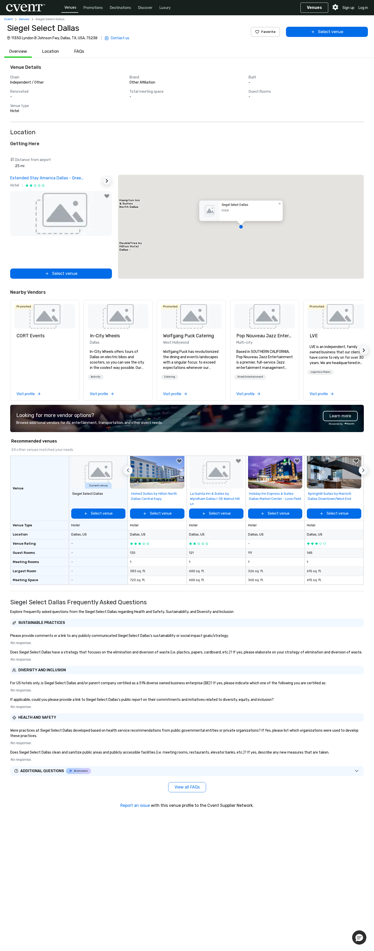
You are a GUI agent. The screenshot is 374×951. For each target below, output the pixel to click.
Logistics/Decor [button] (320, 371)
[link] (45, 316)
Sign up (348, 8)
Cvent (8, 19)
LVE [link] (314, 336)
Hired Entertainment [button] (250, 376)
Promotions (93, 8)
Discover (145, 8)
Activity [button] (95, 376)
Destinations (120, 8)
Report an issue (135, 805)
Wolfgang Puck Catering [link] (188, 336)
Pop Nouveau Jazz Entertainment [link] (264, 336)
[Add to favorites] (107, 196)
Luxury (165, 8)
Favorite (268, 32)
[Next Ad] (107, 181)
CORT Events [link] (31, 336)
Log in (363, 8)
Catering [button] (169, 376)
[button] (241, 227)
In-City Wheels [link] (105, 336)
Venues (70, 7)
